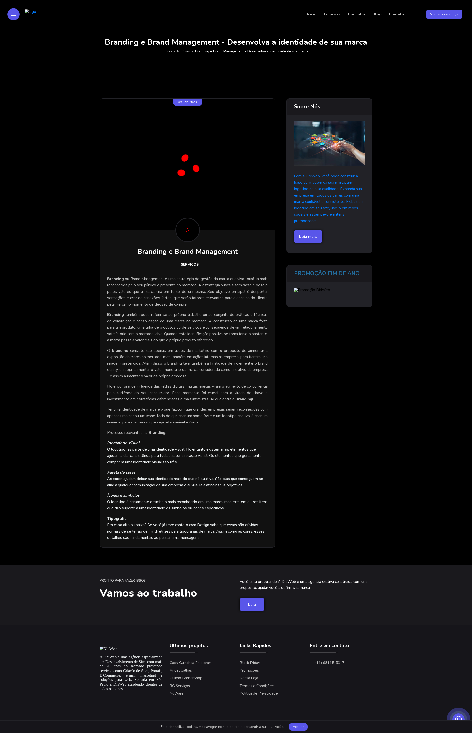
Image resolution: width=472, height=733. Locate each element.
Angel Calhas (181, 670)
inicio (168, 51)
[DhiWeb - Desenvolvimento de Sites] (48, 14)
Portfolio (356, 14)
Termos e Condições (257, 685)
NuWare (177, 693)
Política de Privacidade (259, 693)
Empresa (332, 14)
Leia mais (308, 236)
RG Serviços (180, 685)
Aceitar (298, 726)
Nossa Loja (249, 678)
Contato (396, 14)
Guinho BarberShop (186, 678)
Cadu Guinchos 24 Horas (190, 662)
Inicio (312, 14)
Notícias (183, 51)
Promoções (249, 670)
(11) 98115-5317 (329, 662)
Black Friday (250, 662)
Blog (377, 14)
